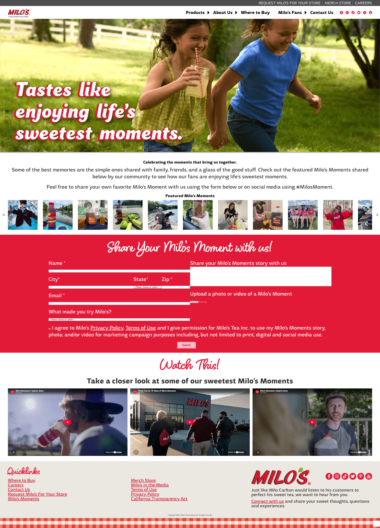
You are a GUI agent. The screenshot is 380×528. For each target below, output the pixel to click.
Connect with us (267, 501)
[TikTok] (353, 12)
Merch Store (338, 3)
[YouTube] (370, 12)
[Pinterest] (364, 12)
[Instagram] (347, 12)
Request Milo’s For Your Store (290, 3)
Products (195, 13)
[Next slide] (377, 214)
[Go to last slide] (3, 214)
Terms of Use (141, 328)
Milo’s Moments (23, 498)
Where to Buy (255, 13)
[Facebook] (341, 12)
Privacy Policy (106, 328)
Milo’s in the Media (150, 485)
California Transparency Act (159, 498)
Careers (363, 3)
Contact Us (321, 13)
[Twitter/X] (358, 12)
